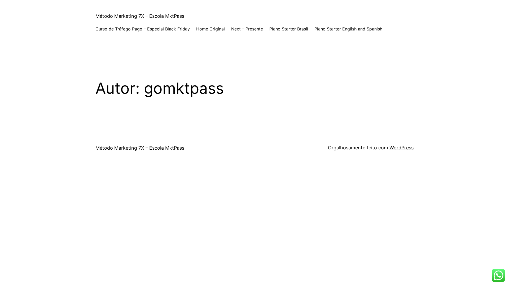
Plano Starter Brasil (288, 29)
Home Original (210, 29)
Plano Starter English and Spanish (348, 29)
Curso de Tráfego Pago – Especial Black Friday (142, 29)
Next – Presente (247, 29)
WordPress (401, 147)
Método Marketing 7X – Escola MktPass (139, 16)
